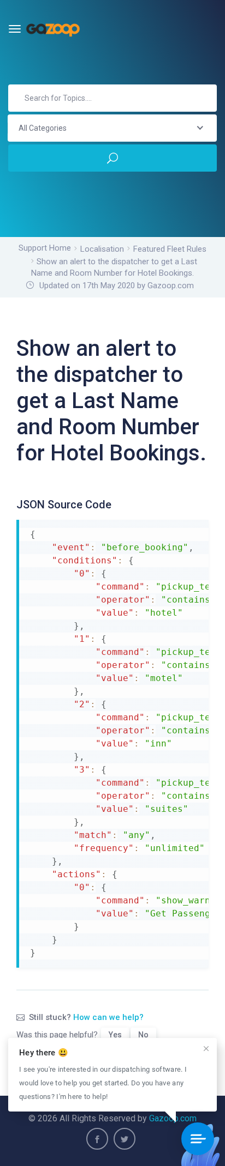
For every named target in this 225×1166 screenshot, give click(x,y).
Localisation (102, 249)
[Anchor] (117, 503)
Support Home (45, 248)
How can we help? (108, 1017)
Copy (195, 529)
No (143, 1034)
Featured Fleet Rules (169, 249)
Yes (115, 1034)
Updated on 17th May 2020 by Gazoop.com (116, 285)
